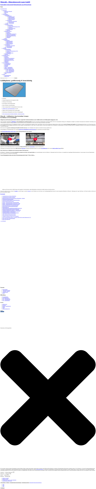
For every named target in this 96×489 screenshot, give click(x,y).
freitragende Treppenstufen (12, 21)
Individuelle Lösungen (8, 31)
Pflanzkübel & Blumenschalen (11, 35)
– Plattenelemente (5, 292)
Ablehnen (7, 482)
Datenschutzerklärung (7, 72)
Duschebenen (6, 57)
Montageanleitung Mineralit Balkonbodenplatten (10, 206)
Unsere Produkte (5, 14)
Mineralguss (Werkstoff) (8, 11)
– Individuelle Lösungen (6, 290)
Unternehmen (4, 10)
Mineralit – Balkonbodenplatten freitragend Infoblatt (10, 202)
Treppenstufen (32, 146)
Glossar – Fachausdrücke (8, 67)
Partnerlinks (6, 65)
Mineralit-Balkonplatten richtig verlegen (9, 131)
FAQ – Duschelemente (10, 71)
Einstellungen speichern (25, 482)
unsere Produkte (5, 289)
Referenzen (6, 12)
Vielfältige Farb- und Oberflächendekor (8, 108)
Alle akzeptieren (3, 482)
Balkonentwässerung (11, 18)
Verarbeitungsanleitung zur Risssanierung (8, 211)
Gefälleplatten (13, 121)
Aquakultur (8, 30)
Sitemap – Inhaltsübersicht (8, 68)
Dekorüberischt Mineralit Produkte (7, 199)
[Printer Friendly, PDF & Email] (48, 285)
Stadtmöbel (8, 37)
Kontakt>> (16, 191)
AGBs (5, 73)
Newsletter (6, 66)
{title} (3, 484)
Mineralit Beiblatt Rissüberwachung (8, 201)
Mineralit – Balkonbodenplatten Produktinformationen (11, 204)
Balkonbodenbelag (11, 17)
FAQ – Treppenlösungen (10, 70)
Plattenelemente (4, 39)
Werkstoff (29, 191)
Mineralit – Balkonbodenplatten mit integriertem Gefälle (11, 203)
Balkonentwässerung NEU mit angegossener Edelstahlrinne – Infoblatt (13, 198)
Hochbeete (8, 32)
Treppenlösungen (9, 20)
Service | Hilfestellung (5, 62)
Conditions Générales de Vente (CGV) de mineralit (10, 216)
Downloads (2, 194)
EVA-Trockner (10, 25)
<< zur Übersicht (3, 221)
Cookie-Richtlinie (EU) (6, 308)
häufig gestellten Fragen (56, 148)
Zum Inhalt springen (3, 8)
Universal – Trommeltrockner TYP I (14, 26)
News (5, 13)
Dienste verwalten (5, 479)
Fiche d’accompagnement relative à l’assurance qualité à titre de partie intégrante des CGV (16, 217)
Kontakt (3, 74)
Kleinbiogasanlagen (9, 29)
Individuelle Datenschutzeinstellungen (15, 482)
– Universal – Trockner (6, 291)
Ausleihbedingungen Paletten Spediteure (8, 197)
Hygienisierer (10, 27)
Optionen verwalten (5, 478)
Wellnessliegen (8, 36)
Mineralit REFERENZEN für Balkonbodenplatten (10, 205)
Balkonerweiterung (11, 19)
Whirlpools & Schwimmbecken (9, 58)
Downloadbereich (7, 64)
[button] (48, 397)
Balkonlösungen (7, 40)
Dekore (5, 38)
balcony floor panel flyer (6, 219)
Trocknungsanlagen (7, 49)
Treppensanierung (11, 22)
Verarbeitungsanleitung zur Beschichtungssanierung (10, 212)
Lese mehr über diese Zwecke (7, 480)
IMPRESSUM (6, 76)
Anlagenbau (4, 48)
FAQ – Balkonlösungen (6, 298)
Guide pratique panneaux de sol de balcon (9, 213)
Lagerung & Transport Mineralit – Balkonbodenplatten (11, 200)
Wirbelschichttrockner (11, 28)
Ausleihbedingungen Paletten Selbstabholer (9, 196)
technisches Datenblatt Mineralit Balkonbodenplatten (10, 209)
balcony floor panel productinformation (8, 218)
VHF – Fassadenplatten (10, 23)
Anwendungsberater (7, 63)
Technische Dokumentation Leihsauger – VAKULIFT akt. (11, 210)
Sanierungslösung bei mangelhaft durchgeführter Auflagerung (12, 208)
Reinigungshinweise (5, 207)
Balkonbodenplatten (11, 16)
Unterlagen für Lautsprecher (10, 34)
